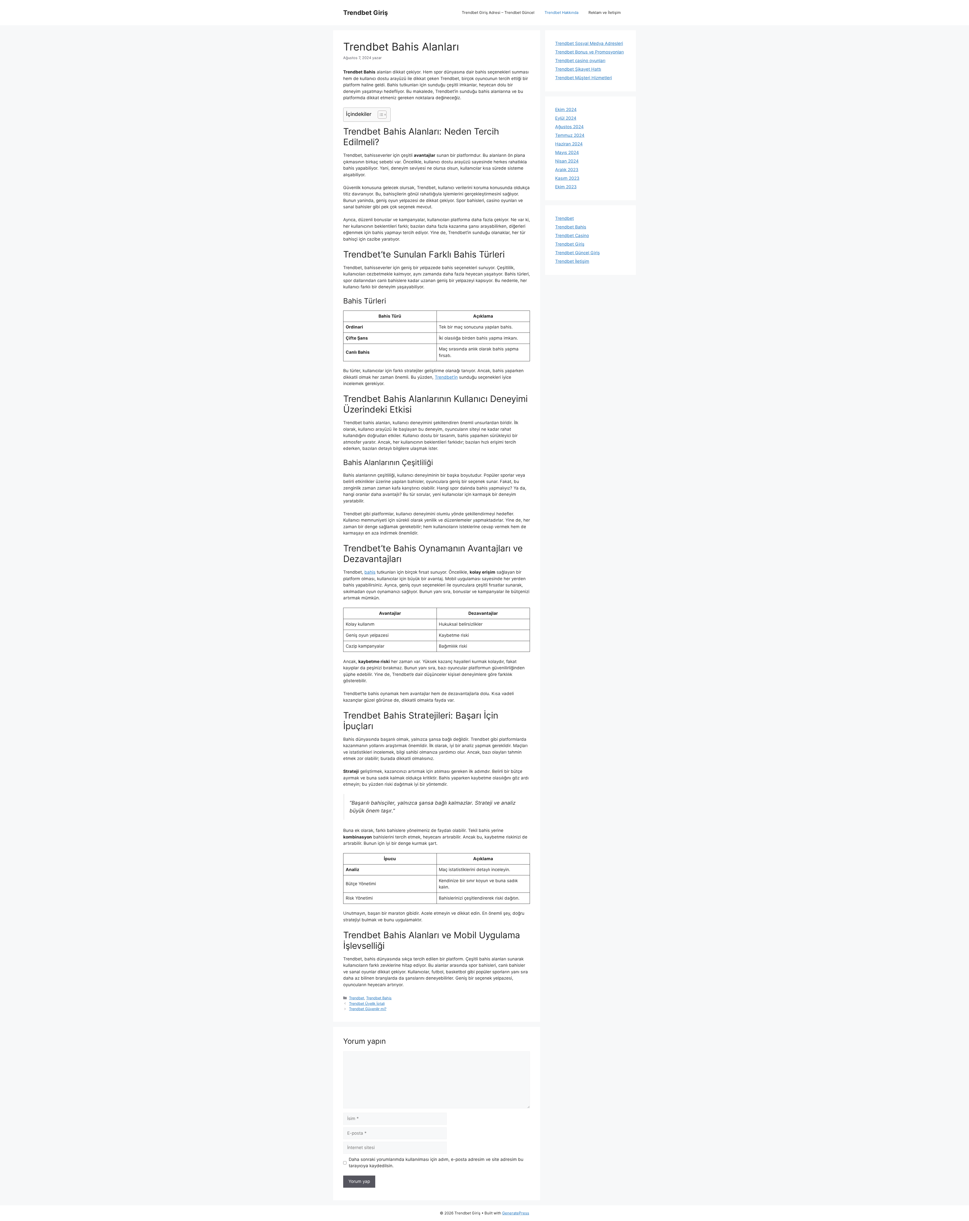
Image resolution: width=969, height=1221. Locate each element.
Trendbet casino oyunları (580, 60)
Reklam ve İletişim (604, 12)
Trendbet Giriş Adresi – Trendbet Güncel (498, 12)
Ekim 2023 (566, 186)
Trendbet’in (446, 377)
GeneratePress (515, 1213)
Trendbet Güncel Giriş (577, 252)
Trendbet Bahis (379, 998)
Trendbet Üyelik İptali (367, 1003)
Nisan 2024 (567, 161)
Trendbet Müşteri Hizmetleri (583, 77)
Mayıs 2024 (567, 152)
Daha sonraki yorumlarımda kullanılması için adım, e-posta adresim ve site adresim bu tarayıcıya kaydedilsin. (436, 1162)
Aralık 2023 (566, 169)
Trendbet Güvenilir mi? (367, 1009)
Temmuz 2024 (569, 135)
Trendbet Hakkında (561, 12)
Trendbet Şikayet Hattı (578, 69)
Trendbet (356, 998)
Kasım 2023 (567, 178)
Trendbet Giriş (365, 12)
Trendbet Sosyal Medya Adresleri (589, 43)
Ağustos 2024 (569, 126)
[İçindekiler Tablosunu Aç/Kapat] (379, 114)
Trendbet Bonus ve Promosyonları (589, 52)
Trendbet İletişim (572, 261)
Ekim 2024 (566, 109)
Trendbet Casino (572, 235)
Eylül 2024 (565, 118)
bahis (369, 572)
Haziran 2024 (569, 143)
